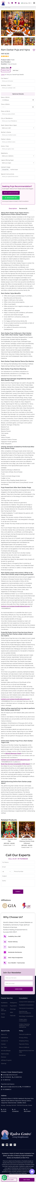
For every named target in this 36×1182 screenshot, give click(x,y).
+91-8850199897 (27, 1110)
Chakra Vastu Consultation (23, 1020)
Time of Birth (5, 104)
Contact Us (4, 1041)
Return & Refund (24, 1047)
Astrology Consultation (26, 1016)
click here (24, 1173)
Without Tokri (5, 70)
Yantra (3, 1014)
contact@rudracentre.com (10, 1074)
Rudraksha (4, 1002)
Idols (11, 1012)
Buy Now (27, 1179)
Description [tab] (13, 208)
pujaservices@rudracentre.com (11, 1086)
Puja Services (3, 1009)
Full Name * (5, 78)
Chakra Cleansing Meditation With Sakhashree (24, 1025)
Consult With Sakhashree (27, 1002)
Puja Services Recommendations (25, 1012)
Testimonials (5, 1054)
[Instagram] (11, 1145)
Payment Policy (24, 1044)
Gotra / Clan (5, 146)
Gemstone (4, 1006)
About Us (4, 1034)
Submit (18, 891)
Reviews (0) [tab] (23, 208)
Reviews (3, 1057)
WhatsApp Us (12, 197)
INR (29, 3)
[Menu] (34, 3)
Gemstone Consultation (26, 1008)
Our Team (4, 1047)
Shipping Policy (24, 1041)
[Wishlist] (12, 3)
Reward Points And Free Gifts (26, 1051)
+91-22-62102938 (3, 1110)
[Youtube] (7, 1145)
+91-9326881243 (26, 1086)
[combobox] (18, 128)
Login (3, 74)
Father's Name (6, 139)
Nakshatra (4, 153)
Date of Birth (5, 97)
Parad (3, 1017)
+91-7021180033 (7, 1077)
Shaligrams (13, 1002)
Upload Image (5, 167)
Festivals (12, 1015)
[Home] (3, 3)
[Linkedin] (14, 1145)
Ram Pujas (7, 7)
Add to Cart (9, 1179)
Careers (3, 1044)
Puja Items (13, 1006)
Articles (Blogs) (5, 1050)
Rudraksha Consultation (26, 1005)
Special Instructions (7, 174)
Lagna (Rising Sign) (7, 160)
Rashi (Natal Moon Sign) (9, 125)
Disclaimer (22, 1055)
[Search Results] (9, 3)
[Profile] (19, 3)
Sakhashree (4, 1037)
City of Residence (6, 118)
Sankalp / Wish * (6, 85)
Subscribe (18, 989)
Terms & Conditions (25, 1034)
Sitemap (3, 1063)
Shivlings (13, 1009)
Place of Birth (5, 111)
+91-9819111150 (18, 1077)
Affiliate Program (6, 1060)
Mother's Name (6, 132)
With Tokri (15, 70)
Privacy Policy (23, 1037)
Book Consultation (11, 192)
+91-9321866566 (15, 1110)
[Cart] (15, 3)
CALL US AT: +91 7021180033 (18, 859)
